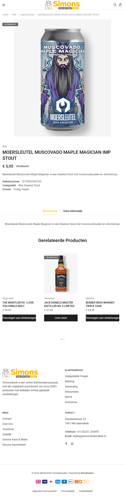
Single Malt (8, 298)
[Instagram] (72, 444)
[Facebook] (66, 444)
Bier (14, 14)
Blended (90, 298)
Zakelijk (6, 434)
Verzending (71, 386)
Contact (6, 418)
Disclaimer (71, 402)
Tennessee (49, 298)
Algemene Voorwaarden (44, 491)
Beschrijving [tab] (50, 211)
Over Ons (7, 423)
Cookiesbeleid (86, 491)
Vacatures (8, 429)
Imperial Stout (27, 14)
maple (25, 189)
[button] (19, 318)
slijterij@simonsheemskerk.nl (89, 436)
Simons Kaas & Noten (15, 439)
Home (5, 14)
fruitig (17, 189)
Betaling (69, 381)
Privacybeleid (67, 491)
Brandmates (87, 473)
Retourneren (72, 391)
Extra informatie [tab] (72, 211)
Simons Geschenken (14, 444)
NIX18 (68, 397)
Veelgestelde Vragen (76, 376)
